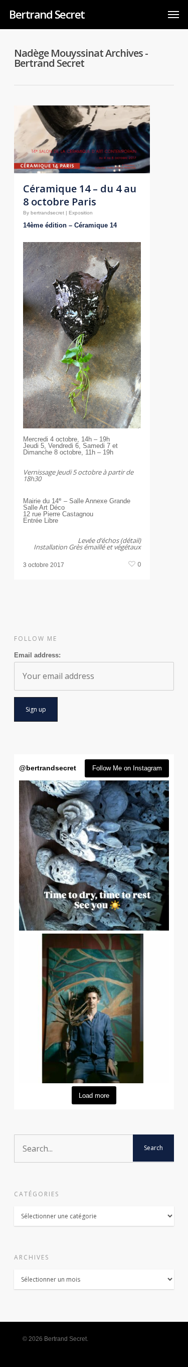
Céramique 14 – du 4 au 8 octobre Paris (79, 195)
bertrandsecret (47, 212)
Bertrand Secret (47, 14)
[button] (94, 855)
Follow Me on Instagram (127, 768)
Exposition (81, 212)
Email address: (37, 655)
